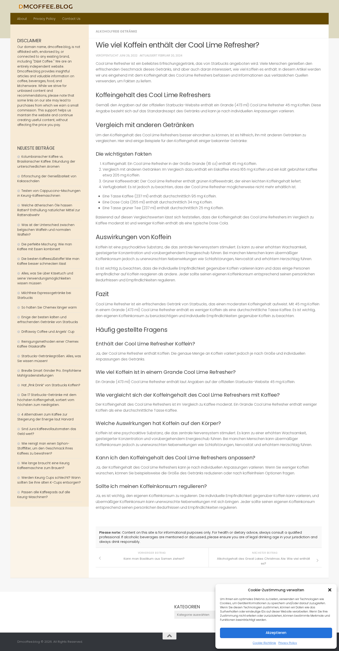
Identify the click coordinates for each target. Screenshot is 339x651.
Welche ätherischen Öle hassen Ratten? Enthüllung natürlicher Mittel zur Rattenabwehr (48, 210)
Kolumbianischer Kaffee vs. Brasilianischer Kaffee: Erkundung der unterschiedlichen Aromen (46, 162)
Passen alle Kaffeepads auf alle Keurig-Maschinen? (43, 494)
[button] (329, 590)
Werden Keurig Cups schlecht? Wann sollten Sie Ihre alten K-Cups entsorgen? (49, 480)
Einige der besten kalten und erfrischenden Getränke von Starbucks (48, 319)
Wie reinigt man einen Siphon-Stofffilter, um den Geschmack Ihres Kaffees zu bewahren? (45, 448)
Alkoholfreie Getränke (116, 31)
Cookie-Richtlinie (264, 643)
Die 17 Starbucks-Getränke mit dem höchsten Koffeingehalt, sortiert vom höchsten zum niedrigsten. (46, 400)
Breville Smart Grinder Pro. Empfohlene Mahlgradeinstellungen (49, 373)
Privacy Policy (287, 643)
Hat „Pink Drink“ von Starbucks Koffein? (50, 385)
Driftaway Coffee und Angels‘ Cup (47, 332)
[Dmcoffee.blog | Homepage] (45, 6)
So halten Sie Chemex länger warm (49, 307)
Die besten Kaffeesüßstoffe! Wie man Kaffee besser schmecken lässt (48, 261)
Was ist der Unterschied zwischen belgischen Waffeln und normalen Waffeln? (45, 230)
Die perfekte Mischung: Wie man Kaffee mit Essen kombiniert (44, 246)
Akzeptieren (276, 632)
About (22, 18)
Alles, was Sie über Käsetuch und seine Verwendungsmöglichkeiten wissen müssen (45, 278)
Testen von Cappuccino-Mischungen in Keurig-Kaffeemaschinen (48, 193)
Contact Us (71, 18)
